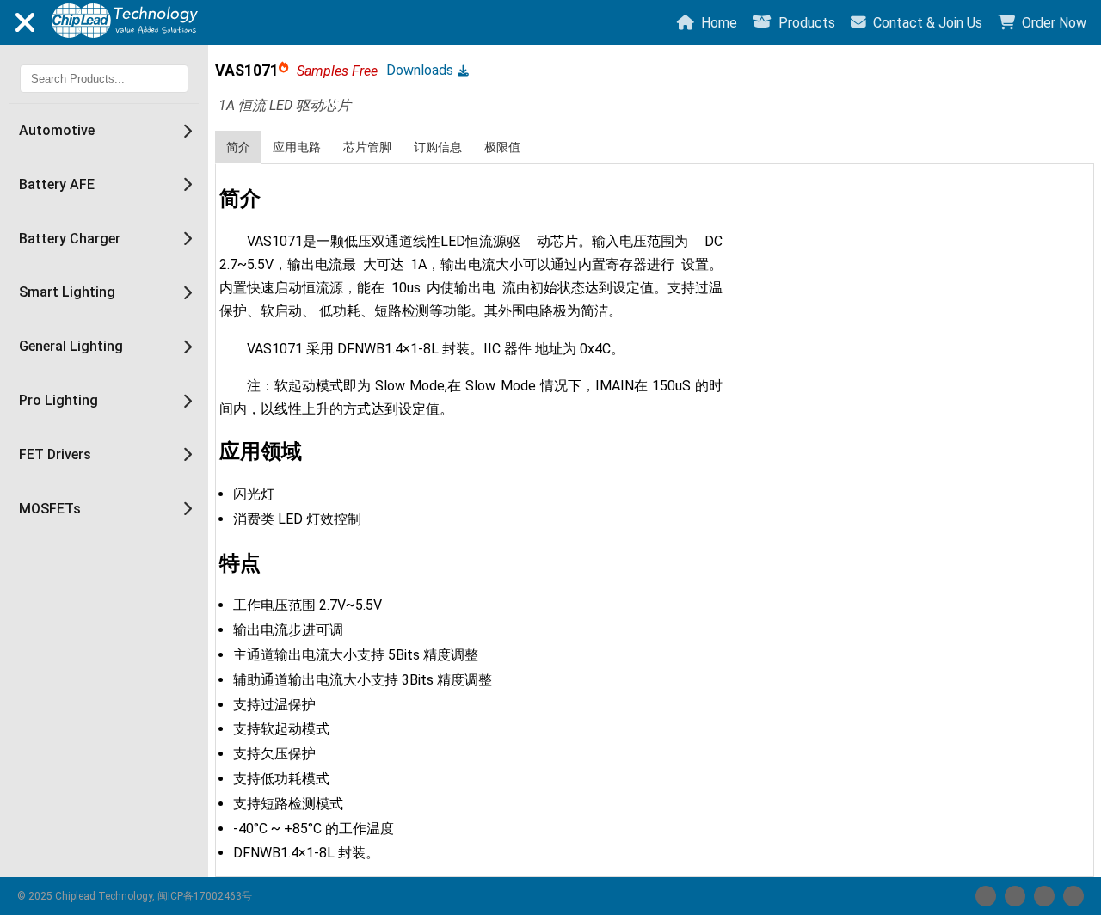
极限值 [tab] (502, 147)
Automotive (57, 130)
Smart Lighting (67, 292)
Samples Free (337, 71)
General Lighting (71, 346)
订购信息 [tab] (438, 147)
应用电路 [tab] (297, 147)
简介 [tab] (238, 147)
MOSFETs (50, 508)
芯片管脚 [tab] (367, 147)
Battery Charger (69, 238)
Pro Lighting (58, 400)
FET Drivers (55, 454)
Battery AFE (57, 184)
